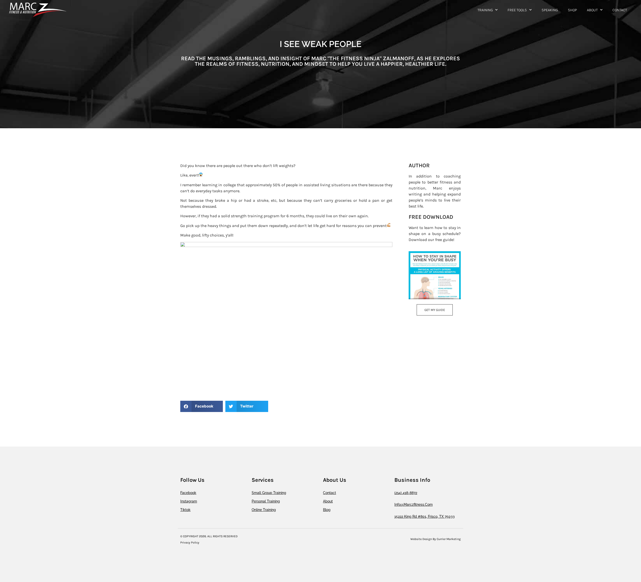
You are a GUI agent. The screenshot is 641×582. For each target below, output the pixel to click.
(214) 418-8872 (405, 493)
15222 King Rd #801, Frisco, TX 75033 (424, 516)
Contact (619, 10)
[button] (201, 406)
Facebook (188, 493)
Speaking (550, 10)
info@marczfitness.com (413, 504)
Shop (572, 10)
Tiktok (185, 510)
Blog (327, 510)
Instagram (188, 501)
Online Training (264, 510)
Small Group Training (269, 493)
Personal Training (266, 501)
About (592, 10)
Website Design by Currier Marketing (435, 539)
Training (485, 10)
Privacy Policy (189, 542)
